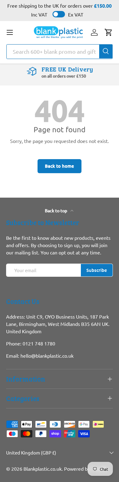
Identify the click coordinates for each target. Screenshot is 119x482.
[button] (108, 32)
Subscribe (96, 270)
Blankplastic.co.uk (42, 469)
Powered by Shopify (86, 469)
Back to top (56, 211)
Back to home (59, 166)
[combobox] (59, 51)
